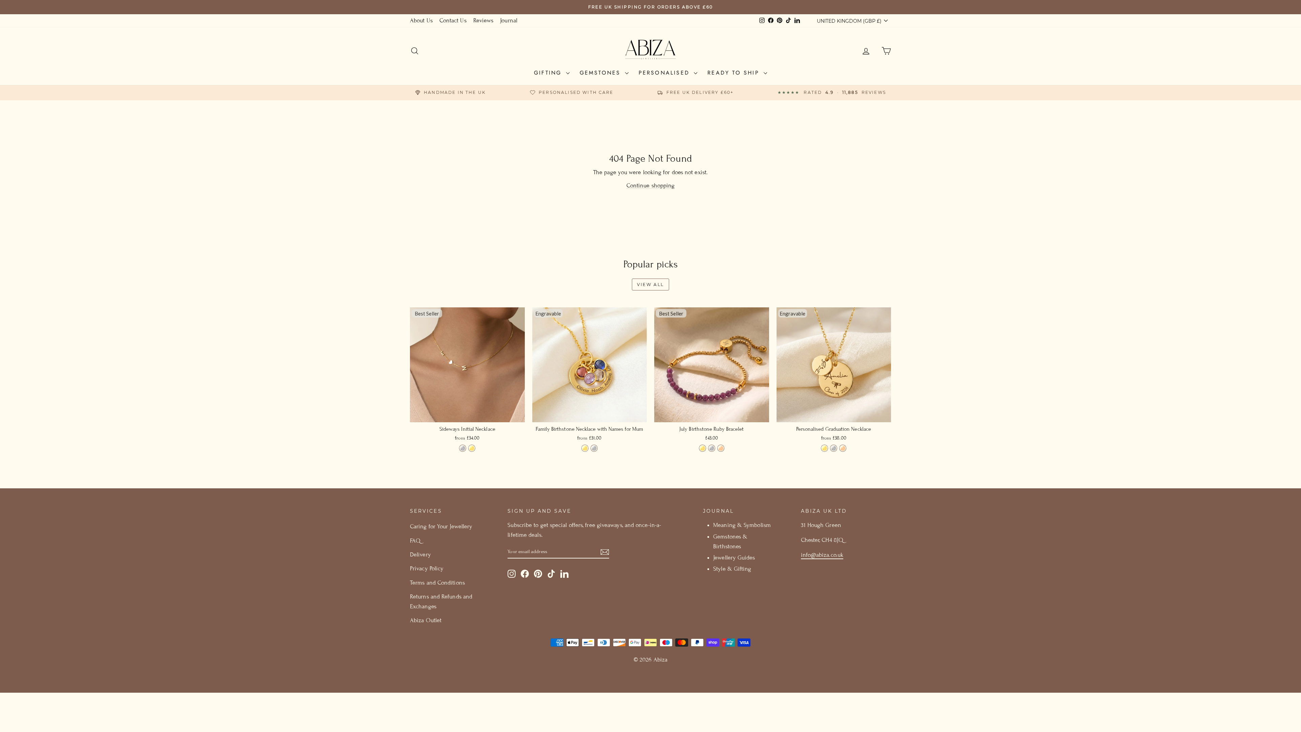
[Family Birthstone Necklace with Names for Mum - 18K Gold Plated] (585, 448)
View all (650, 284)
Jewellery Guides (734, 557)
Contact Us (453, 20)
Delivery (420, 554)
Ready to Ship (734, 73)
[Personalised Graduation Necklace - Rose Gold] (843, 448)
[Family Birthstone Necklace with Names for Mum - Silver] (594, 448)
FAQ (415, 540)
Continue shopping (650, 185)
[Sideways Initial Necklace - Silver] (462, 448)
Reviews (483, 20)
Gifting (549, 73)
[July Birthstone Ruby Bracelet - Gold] (702, 448)
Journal (508, 20)
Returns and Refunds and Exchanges (441, 601)
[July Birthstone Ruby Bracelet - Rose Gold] (721, 448)
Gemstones (601, 73)
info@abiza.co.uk (822, 554)
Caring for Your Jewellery (441, 526)
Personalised (666, 73)
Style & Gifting (732, 568)
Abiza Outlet (425, 620)
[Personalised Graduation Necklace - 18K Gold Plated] (824, 448)
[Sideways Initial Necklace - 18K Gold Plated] (472, 448)
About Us (421, 20)
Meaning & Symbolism (742, 525)
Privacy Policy (426, 568)
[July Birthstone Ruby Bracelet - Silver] (711, 448)
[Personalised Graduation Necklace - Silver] (833, 448)
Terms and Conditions (437, 582)
